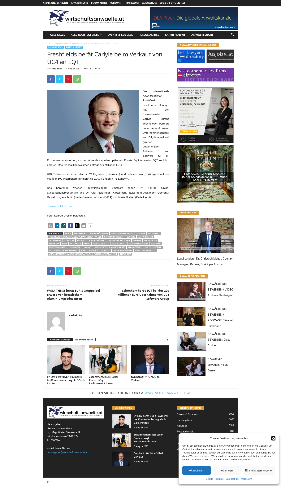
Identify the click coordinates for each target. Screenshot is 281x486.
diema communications (122, 233)
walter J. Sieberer (153, 247)
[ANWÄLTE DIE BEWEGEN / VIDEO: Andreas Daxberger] (191, 292)
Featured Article (185, 431)
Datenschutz (232, 479)
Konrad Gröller (96, 240)
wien (83, 250)
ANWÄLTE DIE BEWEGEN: (192, 276)
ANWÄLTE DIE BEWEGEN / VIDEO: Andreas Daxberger (221, 289)
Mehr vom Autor (84, 339)
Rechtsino (156, 244)
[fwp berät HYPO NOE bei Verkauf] (150, 359)
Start (49, 43)
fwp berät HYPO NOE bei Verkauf (145, 378)
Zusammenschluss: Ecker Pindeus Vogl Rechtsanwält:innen (103, 380)
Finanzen (140, 233)
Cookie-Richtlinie (215, 479)
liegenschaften (115, 240)
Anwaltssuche (79, 2)
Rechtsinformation (138, 244)
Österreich (75, 244)
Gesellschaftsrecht (113, 237)
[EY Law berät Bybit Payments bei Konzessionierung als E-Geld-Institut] (66, 359)
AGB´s (68, 233)
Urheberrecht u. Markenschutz (110, 247)
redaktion (57, 68)
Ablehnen (227, 470)
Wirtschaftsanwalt (122, 250)
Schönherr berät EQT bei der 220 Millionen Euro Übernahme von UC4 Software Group (143, 294)
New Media (54, 244)
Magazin (137, 240)
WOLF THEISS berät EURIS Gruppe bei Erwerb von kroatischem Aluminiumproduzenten (73, 294)
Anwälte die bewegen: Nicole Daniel (218, 364)
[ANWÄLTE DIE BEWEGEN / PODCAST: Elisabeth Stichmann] (191, 317)
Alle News (57, 35)
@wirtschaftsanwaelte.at (168, 393)
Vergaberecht (134, 247)
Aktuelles (182, 425)
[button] (273, 438)
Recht (87, 244)
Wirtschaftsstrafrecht (105, 254)
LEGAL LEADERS (188, 212)
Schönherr (75, 247)
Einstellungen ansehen (259, 470)
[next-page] (167, 340)
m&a (128, 240)
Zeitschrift (125, 254)
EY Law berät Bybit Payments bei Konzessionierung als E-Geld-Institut (66, 380)
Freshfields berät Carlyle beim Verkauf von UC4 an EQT (75, 237)
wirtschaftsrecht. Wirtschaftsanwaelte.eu (70, 254)
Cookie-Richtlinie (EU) (172, 2)
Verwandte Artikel (60, 339)
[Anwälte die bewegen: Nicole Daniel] (191, 367)
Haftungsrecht (145, 237)
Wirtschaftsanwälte (145, 250)
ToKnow (87, 247)
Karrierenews (175, 35)
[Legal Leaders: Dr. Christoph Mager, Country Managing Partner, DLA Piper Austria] (205, 236)
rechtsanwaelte (101, 244)
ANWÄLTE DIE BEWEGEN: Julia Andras (219, 339)
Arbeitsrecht (80, 233)
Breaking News (62, 43)
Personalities (99, 2)
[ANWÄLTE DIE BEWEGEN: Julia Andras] (191, 342)
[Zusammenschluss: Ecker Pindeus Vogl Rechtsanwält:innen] (108, 359)
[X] (59, 79)
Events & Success (120, 35)
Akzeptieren (196, 470)
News (64, 244)
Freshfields (153, 233)
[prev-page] (163, 340)
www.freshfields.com (59, 206)
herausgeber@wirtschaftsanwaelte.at (67, 452)
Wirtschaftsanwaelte (99, 250)
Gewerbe (131, 237)
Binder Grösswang (99, 233)
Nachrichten (150, 240)
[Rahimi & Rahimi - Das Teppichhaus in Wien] (205, 144)
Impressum (246, 479)
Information (55, 240)
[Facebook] (51, 79)
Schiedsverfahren (57, 247)
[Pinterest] (68, 79)
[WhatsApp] (77, 79)
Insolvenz (69, 240)
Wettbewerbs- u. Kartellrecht (63, 250)
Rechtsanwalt (119, 244)
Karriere (81, 240)
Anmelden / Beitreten (55, 2)
